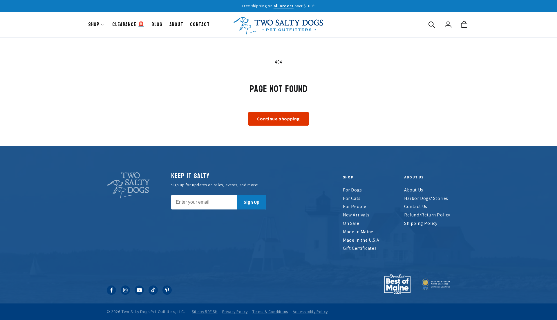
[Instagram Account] (125, 293)
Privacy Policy (235, 311)
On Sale (351, 223)
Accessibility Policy (310, 311)
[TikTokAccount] (153, 293)
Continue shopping (278, 119)
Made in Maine (358, 232)
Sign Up (251, 202)
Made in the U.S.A (361, 240)
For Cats (352, 198)
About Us (413, 190)
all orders (284, 5)
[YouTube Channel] (139, 293)
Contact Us (415, 206)
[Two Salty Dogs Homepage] (278, 24)
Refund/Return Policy (427, 215)
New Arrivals (356, 215)
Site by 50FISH (204, 311)
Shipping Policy (420, 223)
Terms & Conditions (270, 311)
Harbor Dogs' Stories (426, 198)
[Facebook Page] (111, 293)
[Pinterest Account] (167, 293)
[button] (431, 24)
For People (354, 206)
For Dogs (352, 190)
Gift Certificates (360, 248)
